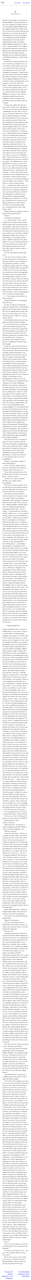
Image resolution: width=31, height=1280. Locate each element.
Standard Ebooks (2, 2)
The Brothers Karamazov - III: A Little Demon (24, 1274)
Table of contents (26, 2)
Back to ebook (17, 2)
